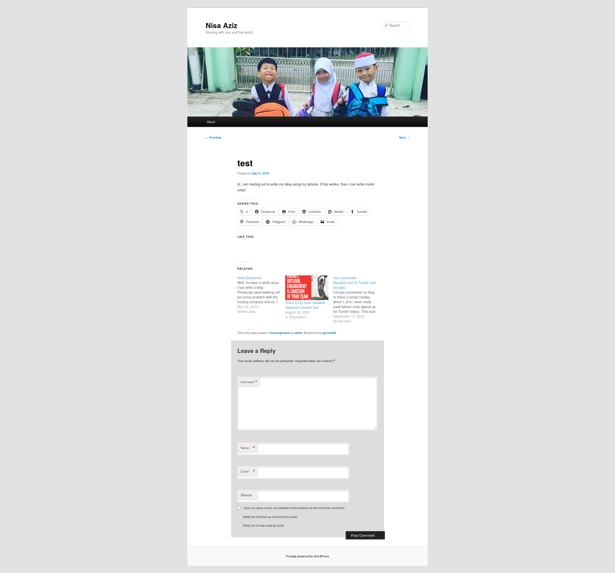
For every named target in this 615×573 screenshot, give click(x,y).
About (211, 121)
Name (248, 448)
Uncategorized (279, 333)
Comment (249, 382)
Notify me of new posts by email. (264, 525)
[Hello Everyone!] (261, 294)
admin (298, 333)
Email (248, 471)
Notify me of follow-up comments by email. (270, 517)
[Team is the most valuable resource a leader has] (306, 287)
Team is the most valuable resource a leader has (305, 305)
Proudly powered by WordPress (307, 556)
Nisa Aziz (221, 25)
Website (246, 495)
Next (404, 137)
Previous (213, 137)
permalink (329, 333)
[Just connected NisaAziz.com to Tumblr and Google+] (357, 299)
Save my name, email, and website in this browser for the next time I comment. (294, 508)
